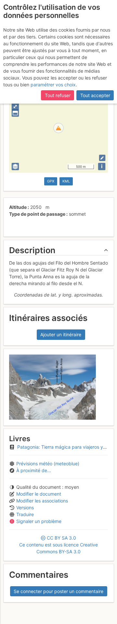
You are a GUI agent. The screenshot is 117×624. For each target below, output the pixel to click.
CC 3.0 (58, 544)
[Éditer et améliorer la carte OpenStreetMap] (102, 158)
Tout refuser (58, 95)
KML (66, 181)
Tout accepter (95, 95)
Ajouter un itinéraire (60, 334)
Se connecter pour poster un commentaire (58, 591)
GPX (50, 181)
